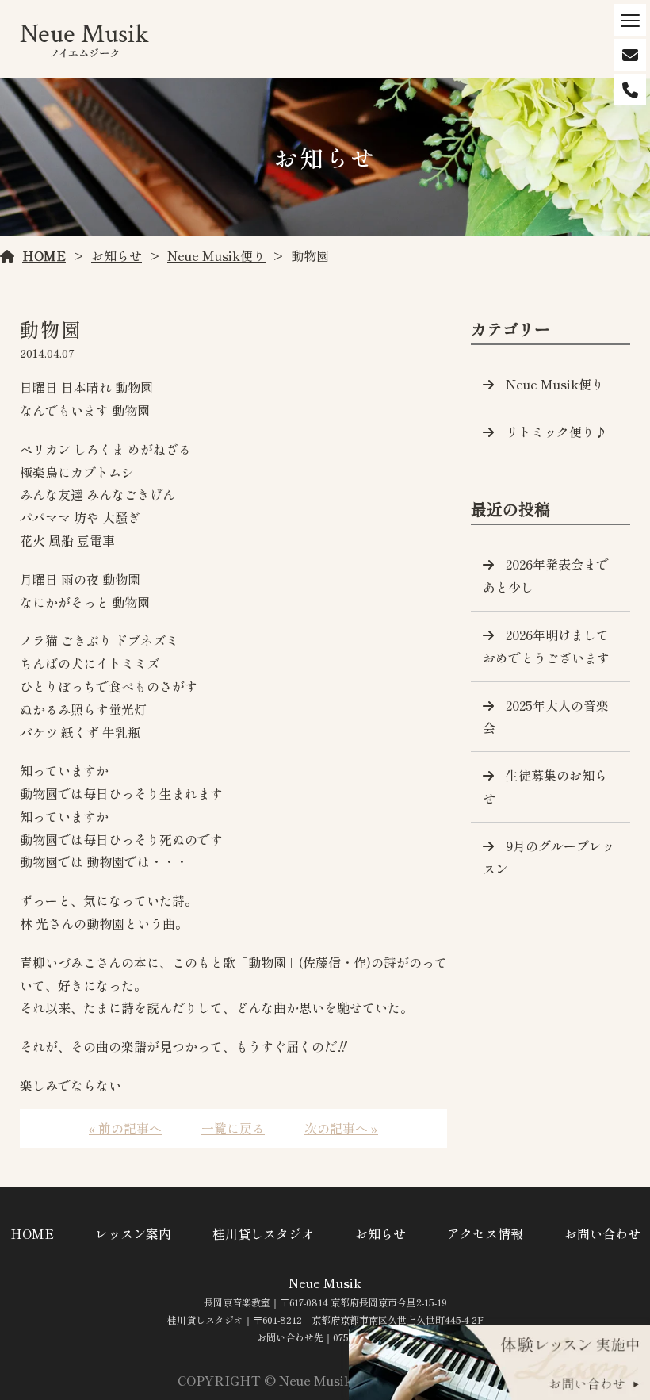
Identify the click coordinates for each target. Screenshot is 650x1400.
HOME (44, 255)
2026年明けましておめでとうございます (546, 646)
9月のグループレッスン (548, 857)
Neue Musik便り (216, 255)
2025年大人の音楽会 (546, 717)
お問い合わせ (602, 1233)
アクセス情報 (485, 1233)
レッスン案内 (133, 1233)
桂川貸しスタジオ (263, 1233)
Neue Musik (325, 1282)
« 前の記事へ (125, 1127)
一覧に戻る (233, 1127)
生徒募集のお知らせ (545, 786)
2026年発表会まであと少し (546, 575)
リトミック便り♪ (556, 431)
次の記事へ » (341, 1127)
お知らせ (116, 255)
